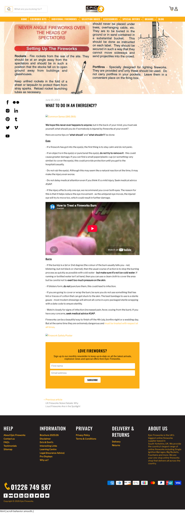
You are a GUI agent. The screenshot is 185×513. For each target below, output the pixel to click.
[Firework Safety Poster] (59, 335)
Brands (149, 19)
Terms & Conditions (86, 438)
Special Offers (132, 19)
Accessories (110, 19)
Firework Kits (38, 19)
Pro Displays (46, 456)
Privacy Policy (83, 435)
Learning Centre (48, 449)
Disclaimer (45, 438)
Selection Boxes (91, 19)
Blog (161, 19)
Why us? (44, 460)
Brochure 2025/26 (49, 435)
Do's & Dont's (46, 442)
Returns (116, 445)
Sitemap (8, 449)
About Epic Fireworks (14, 435)
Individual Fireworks (64, 19)
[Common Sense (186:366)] (61, 116)
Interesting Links (48, 446)
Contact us (9, 438)
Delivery (116, 441)
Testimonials (10, 446)
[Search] (9, 9)
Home (24, 19)
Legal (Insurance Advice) (52, 453)
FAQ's (6, 442)
